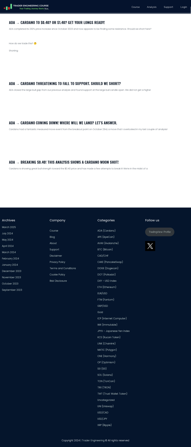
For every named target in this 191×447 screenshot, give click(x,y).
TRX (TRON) (104, 387)
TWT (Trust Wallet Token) (112, 393)
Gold (100, 312)
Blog (52, 237)
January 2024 (10, 264)
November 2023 (11, 277)
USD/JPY (102, 419)
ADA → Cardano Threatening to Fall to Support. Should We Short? (65, 83)
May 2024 (7, 239)
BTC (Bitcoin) (105, 249)
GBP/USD (102, 306)
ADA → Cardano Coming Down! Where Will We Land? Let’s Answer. (63, 122)
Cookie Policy (57, 274)
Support (168, 7)
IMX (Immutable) (107, 324)
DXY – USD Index (106, 281)
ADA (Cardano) (106, 230)
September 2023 (12, 290)
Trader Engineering (93, 440)
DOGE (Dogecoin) (107, 268)
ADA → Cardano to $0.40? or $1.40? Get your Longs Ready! (57, 22)
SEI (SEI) (102, 368)
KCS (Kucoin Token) (109, 337)
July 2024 (7, 233)
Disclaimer (56, 255)
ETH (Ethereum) (106, 287)
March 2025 (9, 227)
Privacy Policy (57, 262)
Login (184, 7)
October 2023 (10, 283)
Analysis (152, 7)
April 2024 (8, 246)
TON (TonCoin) (106, 381)
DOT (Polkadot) (106, 274)
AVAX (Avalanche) (108, 243)
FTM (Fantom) (105, 299)
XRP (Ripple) (104, 425)
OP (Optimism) (106, 362)
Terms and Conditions (63, 268)
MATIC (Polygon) (107, 350)
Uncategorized (106, 400)
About (53, 243)
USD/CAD (102, 412)
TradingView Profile (160, 231)
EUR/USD (102, 293)
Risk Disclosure (58, 281)
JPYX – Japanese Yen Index (113, 331)
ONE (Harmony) (106, 356)
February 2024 (10, 258)
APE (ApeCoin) (106, 237)
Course (136, 7)
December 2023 (11, 271)
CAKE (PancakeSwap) (110, 262)
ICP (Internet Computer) (112, 318)
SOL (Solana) (105, 375)
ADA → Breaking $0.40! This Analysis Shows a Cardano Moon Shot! (64, 162)
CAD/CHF (103, 255)
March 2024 (9, 252)
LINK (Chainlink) (106, 343)
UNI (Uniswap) (105, 406)
